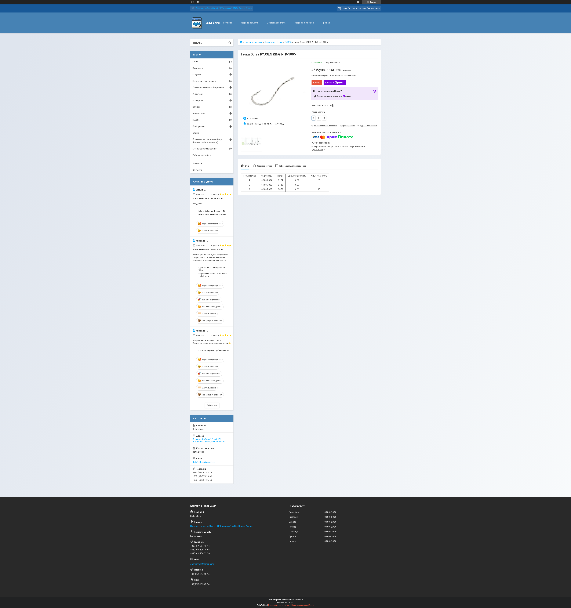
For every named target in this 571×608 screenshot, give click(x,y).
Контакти (197, 170)
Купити (316, 83)
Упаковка (197, 163)
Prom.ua (299, 600)
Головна (227, 23)
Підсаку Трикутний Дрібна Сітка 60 (213, 350)
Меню (195, 61)
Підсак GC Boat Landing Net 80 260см (211, 268)
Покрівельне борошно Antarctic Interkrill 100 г (212, 274)
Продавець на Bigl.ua (286, 602)
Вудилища (198, 68)
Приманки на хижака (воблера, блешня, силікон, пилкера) (208, 141)
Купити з (329, 83)
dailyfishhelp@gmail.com (204, 462)
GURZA (288, 42)
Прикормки (198, 100)
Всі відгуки (212, 405)
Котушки (197, 74)
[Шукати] (229, 42)
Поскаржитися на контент (279, 605)
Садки (196, 133)
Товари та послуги (248, 23)
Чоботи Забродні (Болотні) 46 (211, 211)
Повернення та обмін (303, 23)
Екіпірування (199, 126)
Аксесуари (270, 42)
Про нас (326, 23)
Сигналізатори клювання (205, 149)
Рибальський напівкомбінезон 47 (212, 214)
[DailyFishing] (196, 23)
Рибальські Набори (202, 155)
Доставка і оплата (276, 23)
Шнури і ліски (199, 113)
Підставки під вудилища (204, 81)
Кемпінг (196, 107)
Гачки (280, 42)
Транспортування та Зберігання (208, 87)
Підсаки (196, 120)
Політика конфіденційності (302, 605)
